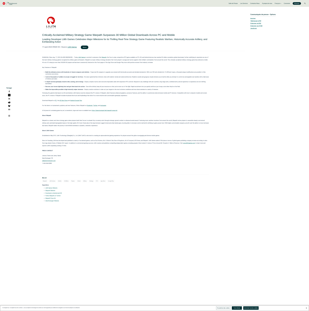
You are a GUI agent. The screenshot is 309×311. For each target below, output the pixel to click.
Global (78, 181)
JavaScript (253, 28)
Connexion (287, 3)
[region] (154, 308)
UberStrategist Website (52, 201)
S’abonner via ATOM (256, 26)
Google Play (111, 181)
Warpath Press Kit (50, 198)
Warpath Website (50, 190)
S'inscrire (296, 3)
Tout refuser (237, 308)
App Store (103, 181)
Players (73, 181)
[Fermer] (306, 308)
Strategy (91, 181)
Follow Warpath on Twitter (53, 195)
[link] (233, 3)
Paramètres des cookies (223, 308)
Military (85, 181)
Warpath (45, 181)
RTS (97, 181)
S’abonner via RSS (255, 23)
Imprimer (253, 18)
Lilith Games (72, 47)
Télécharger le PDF (255, 21)
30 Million (66, 181)
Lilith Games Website (51, 188)
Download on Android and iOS (53, 193)
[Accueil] (10, 3)
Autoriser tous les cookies (251, 308)
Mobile (59, 181)
